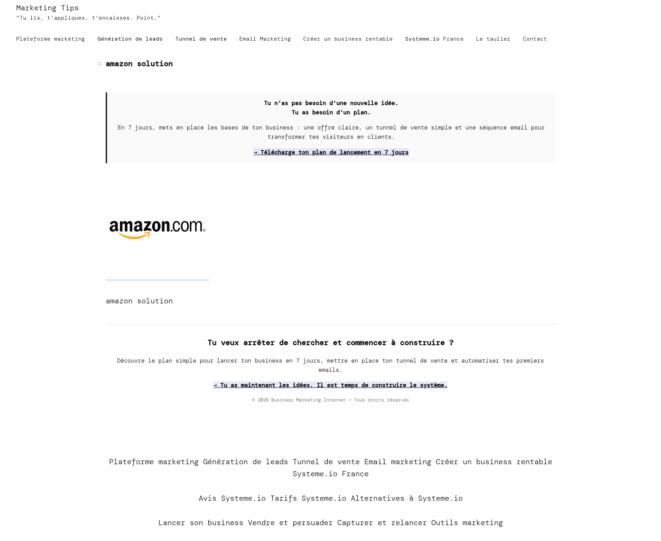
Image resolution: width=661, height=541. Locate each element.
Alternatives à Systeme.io (407, 498)
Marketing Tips (47, 8)
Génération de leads (245, 462)
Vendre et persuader (290, 523)
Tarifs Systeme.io (308, 498)
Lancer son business (200, 523)
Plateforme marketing (154, 462)
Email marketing (397, 462)
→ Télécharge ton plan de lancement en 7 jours (331, 152)
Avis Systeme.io (232, 498)
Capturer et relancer (382, 523)
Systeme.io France (331, 474)
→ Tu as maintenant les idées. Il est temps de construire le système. (330, 385)
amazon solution (139, 64)
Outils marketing (467, 523)
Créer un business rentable (494, 462)
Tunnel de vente (326, 462)
